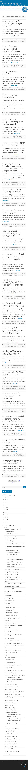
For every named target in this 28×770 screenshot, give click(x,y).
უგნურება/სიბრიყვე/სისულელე (14, 562)
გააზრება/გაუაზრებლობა (10, 689)
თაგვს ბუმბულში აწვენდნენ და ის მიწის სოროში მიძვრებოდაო (12, 282)
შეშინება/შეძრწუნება (11, 723)
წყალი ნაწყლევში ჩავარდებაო (10, 95)
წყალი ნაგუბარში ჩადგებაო (10, 72)
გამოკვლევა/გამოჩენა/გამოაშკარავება (13, 691)
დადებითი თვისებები (10, 538)
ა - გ (5, 39)
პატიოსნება (9, 541)
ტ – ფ (4, 512)
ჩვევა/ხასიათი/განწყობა (10, 662)
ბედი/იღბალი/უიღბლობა (10, 574)
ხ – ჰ (4, 522)
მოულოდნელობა (8, 603)
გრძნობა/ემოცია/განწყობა (11, 707)
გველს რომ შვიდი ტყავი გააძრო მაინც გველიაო (13, 143)
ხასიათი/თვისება (8, 754)
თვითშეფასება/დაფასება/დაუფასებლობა (15, 546)
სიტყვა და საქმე (9, 659)
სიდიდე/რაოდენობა (9, 741)
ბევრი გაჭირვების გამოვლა (11, 686)
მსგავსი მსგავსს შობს (10, 615)
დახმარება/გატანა (10, 531)
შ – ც (4, 517)
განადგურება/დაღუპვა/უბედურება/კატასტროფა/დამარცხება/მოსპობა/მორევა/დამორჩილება (14, 696)
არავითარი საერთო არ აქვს (12, 607)
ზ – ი (4, 502)
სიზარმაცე (9, 557)
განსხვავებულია (9, 610)
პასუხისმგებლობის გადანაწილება (12, 618)
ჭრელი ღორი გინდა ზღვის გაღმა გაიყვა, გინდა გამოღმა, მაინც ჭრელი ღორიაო (12, 167)
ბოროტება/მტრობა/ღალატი (11, 577)
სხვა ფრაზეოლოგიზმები (10, 746)
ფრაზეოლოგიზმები (7, 673)
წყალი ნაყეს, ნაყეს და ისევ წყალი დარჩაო (12, 190)
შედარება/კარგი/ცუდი (10, 652)
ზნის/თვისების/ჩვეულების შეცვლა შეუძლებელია (13, 41)
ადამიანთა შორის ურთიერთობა (12, 529)
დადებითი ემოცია (10, 710)
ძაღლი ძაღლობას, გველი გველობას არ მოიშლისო (11, 395)
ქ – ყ (4, 514)
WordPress (24, 766)
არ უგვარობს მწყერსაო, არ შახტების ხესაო (13, 373)
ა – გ (4, 497)
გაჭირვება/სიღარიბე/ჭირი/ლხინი (12, 583)
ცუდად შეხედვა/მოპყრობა (12, 677)
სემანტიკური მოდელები (7, 525)
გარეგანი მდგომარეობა (10, 700)
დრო (6, 726)
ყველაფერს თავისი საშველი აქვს (12, 650)
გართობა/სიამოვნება (9, 702)
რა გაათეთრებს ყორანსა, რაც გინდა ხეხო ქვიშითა (11, 233)
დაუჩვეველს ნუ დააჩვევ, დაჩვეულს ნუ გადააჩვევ (13, 304)
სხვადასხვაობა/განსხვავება (11, 640)
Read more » (14, 37)
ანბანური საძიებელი (6, 495)
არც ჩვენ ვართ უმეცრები (10, 684)
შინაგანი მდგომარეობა (10, 748)
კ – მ (4, 504)
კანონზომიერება (8, 598)
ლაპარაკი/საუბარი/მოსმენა (11, 728)
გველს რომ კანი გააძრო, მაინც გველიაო (13, 440)
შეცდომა (6, 655)
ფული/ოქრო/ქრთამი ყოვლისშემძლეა (13, 643)
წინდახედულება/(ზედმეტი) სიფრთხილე (13, 670)
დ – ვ (4, 499)
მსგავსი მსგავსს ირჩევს (11, 612)
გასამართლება (8, 705)
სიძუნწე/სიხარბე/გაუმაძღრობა (14, 559)
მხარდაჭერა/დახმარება (10, 736)
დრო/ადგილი (8, 595)
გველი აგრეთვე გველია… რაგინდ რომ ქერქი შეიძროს (12, 121)
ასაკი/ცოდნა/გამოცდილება (11, 572)
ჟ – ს (4, 509)
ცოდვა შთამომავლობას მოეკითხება (13, 665)
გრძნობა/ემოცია (8, 588)
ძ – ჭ (4, 519)
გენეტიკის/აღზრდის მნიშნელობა (12, 586)
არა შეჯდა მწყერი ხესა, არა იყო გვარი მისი (13, 352)
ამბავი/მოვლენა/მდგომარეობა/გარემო (13, 569)
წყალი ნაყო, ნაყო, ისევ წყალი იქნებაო (13, 211)
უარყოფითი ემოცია (10, 712)
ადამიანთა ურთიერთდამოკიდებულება (13, 675)
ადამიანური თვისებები (10, 536)
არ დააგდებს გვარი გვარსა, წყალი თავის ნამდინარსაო (12, 23)
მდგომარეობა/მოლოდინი (10, 733)
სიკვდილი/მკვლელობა (10, 743)
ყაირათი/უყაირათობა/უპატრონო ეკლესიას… (15, 645)
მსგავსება (7, 605)
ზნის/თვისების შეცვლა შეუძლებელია (14, 39)
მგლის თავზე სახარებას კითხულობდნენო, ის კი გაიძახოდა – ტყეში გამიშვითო (13, 258)
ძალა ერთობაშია (8, 667)
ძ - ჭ (22, 65)
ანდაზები (5, 527)
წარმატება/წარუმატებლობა (11, 751)
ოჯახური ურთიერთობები (11, 533)
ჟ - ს (22, 247)
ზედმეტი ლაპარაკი (10, 731)
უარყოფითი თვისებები (11, 550)
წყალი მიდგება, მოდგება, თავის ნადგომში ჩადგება (11, 49)
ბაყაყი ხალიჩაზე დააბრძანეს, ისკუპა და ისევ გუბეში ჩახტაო (12, 330)
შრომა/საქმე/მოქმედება (10, 657)
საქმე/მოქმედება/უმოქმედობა (11, 739)
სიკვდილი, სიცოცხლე (9, 623)
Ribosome (23, 761)
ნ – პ (4, 507)
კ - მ (22, 273)
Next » (14, 483)
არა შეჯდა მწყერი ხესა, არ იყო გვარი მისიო (13, 461)
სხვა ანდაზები (8, 638)
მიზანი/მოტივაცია (9, 600)
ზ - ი (4, 296)
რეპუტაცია (7, 620)
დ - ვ (5, 321)
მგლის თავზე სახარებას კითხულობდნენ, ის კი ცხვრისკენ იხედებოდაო (13, 419)
